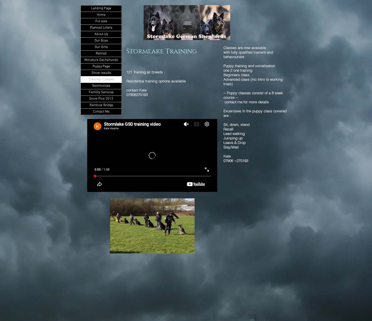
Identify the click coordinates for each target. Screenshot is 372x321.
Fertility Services (101, 92)
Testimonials (101, 86)
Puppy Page (101, 66)
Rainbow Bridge (101, 105)
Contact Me (101, 112)
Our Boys (101, 41)
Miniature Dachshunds (101, 60)
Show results (101, 73)
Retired (101, 53)
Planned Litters (101, 28)
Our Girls (101, 47)
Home (101, 15)
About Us (101, 34)
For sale (101, 21)
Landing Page (101, 8)
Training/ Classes (101, 79)
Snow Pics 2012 (101, 99)
